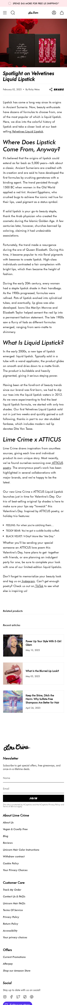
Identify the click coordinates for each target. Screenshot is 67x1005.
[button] (13, 12)
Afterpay (8, 963)
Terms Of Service (13, 910)
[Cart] (62, 12)
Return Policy (10, 923)
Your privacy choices (15, 937)
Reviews (8, 843)
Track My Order (12, 889)
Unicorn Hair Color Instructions (21, 849)
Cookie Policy (11, 863)
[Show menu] (5, 12)
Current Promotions (14, 957)
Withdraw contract (14, 856)
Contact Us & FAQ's (14, 896)
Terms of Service (10, 806)
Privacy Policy (54, 804)
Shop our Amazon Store (17, 970)
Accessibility (10, 930)
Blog (5, 836)
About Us (8, 822)
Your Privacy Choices (15, 870)
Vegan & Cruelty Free (15, 829)
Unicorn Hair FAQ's (14, 903)
